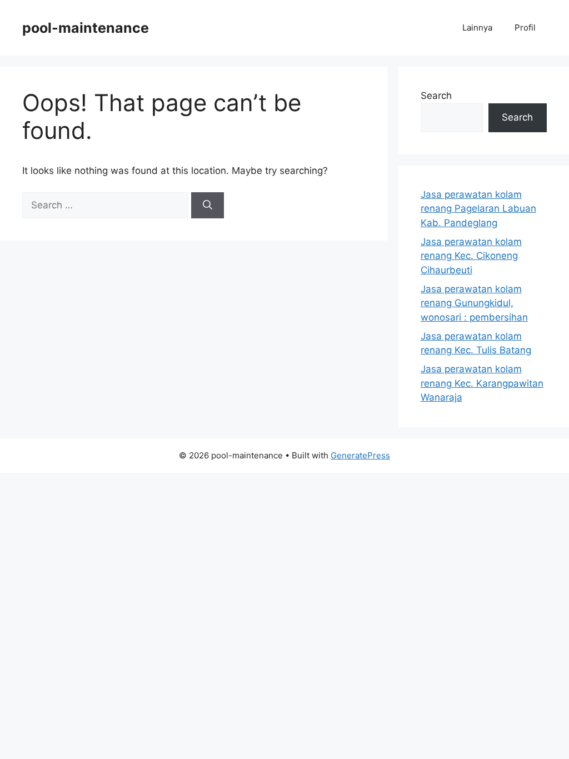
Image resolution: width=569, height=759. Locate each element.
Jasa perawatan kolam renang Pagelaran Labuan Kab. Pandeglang (478, 208)
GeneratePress (360, 455)
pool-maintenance (85, 27)
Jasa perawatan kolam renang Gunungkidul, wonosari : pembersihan (474, 303)
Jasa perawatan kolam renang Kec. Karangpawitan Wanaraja (482, 383)
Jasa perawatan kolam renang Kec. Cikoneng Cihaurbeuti (471, 256)
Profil (525, 27)
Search (436, 95)
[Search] (207, 205)
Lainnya (477, 27)
